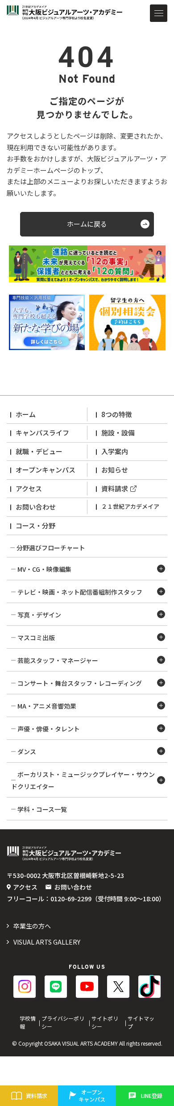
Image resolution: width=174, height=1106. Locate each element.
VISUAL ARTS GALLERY (46, 941)
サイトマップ (141, 1022)
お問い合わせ (36, 506)
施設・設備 (118, 432)
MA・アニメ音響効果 (46, 705)
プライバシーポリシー (62, 1022)
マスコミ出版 (36, 637)
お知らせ (114, 469)
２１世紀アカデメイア (130, 506)
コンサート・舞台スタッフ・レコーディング (79, 683)
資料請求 (114, 488)
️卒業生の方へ (32, 925)
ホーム (26, 414)
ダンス (26, 751)
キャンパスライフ (42, 432)
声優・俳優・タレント (48, 728)
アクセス (29, 488)
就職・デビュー (39, 451)
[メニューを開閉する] (158, 13)
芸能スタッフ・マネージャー (57, 660)
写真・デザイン (39, 614)
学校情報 (28, 1022)
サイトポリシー (104, 1022)
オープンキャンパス (45, 469)
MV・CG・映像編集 (44, 569)
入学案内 (114, 451)
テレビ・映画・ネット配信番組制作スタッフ (79, 591)
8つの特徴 (116, 414)
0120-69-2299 (70, 898)
